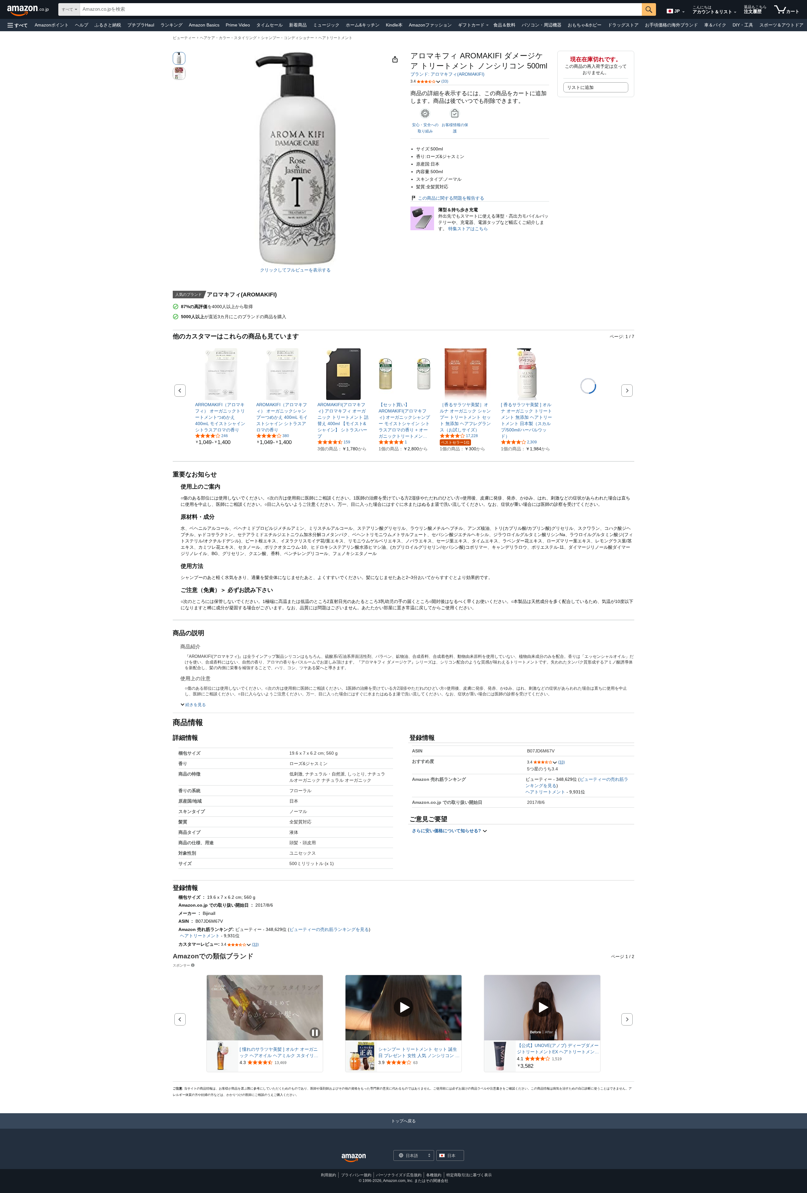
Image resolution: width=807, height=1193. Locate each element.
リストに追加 (580, 87)
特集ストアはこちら (468, 228)
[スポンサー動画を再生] (403, 1007)
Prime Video (238, 24)
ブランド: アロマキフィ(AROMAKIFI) (447, 74)
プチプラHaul (140, 24)
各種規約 (433, 1175)
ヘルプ (81, 24)
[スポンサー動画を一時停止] (315, 1033)
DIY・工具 (743, 24)
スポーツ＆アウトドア (781, 24)
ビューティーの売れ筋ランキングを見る (329, 929)
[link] (221, 417)
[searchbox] (361, 9)
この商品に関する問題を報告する (451, 198)
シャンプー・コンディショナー (287, 38)
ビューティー (184, 38)
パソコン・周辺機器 (541, 24)
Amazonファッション (430, 24)
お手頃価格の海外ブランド (671, 24)
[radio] (179, 58)
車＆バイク (715, 24)
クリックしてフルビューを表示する (295, 269)
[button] (18, 25)
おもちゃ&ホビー (584, 24)
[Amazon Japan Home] (354, 1158)
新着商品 (298, 24)
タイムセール (269, 24)
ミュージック (326, 24)
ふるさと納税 (108, 24)
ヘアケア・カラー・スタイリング (228, 38)
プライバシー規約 (356, 1175)
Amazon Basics (204, 24)
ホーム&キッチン (363, 24)
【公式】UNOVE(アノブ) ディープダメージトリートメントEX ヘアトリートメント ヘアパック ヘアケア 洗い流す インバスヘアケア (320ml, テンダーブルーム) (558, 1049)
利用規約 (328, 1175)
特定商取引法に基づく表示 (469, 1175)
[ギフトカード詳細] (487, 25)
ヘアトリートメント (335, 38)
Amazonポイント (52, 24)
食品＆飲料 (504, 24)
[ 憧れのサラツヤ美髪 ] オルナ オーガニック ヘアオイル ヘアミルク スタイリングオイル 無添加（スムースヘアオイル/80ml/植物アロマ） (279, 1053)
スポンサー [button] (181, 965)
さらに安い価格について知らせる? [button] (447, 830)
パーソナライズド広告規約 (398, 1175)
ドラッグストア (623, 24)
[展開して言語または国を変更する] (683, 12)
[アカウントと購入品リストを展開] (735, 12)
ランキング (171, 24)
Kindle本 (394, 24)
